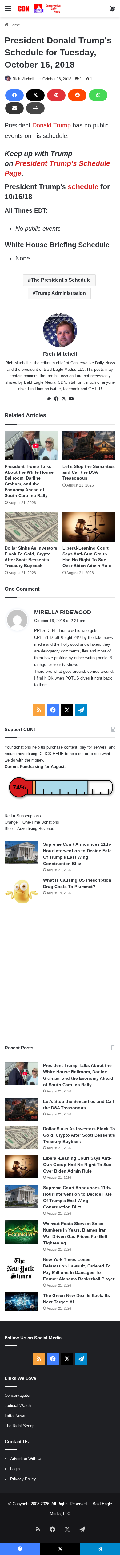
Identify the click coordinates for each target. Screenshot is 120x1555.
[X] (35, 95)
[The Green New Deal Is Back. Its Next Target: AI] (21, 1301)
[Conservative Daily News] (40, 8)
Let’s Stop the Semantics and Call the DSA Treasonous (88, 472)
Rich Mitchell (23, 79)
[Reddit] (77, 95)
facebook (71, 388)
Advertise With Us (26, 1458)
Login (15, 1469)
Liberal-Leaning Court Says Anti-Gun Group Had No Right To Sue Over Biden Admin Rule (77, 1164)
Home (14, 25)
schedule (83, 187)
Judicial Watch (18, 1405)
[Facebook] (14, 95)
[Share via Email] (14, 108)
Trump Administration (60, 293)
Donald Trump (51, 125)
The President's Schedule (61, 280)
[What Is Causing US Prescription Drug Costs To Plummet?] (21, 891)
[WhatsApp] (98, 95)
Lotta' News (15, 1415)
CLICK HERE (52, 753)
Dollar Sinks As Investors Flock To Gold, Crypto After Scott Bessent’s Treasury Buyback (79, 1135)
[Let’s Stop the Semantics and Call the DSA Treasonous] (88, 445)
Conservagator (17, 1395)
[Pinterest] (56, 95)
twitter (55, 388)
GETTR (95, 388)
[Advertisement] (60, 975)
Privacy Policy (23, 1479)
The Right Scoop (19, 1426)
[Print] (35, 108)
